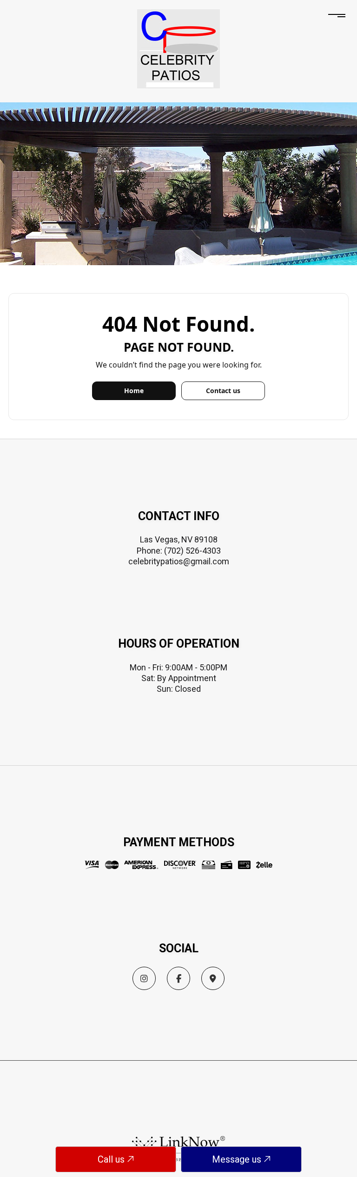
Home (134, 390)
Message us (238, 1159)
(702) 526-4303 (192, 550)
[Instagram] (144, 979)
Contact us (223, 390)
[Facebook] (178, 979)
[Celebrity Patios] (178, 48)
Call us (112, 1159)
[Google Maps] (213, 979)
